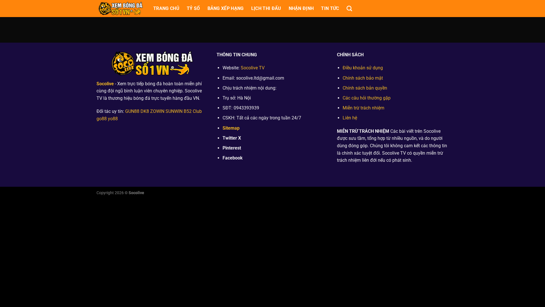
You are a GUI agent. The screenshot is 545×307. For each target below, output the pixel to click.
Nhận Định (301, 8)
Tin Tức (330, 8)
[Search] (349, 8)
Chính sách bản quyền (365, 88)
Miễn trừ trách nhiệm (363, 108)
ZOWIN (157, 111)
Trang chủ (166, 8)
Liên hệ (350, 118)
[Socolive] (121, 8)
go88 (102, 118)
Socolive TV (253, 67)
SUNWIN (174, 111)
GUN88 (132, 111)
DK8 (145, 111)
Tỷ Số (193, 8)
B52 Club (193, 111)
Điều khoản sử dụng (363, 67)
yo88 (113, 118)
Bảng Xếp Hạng (225, 8)
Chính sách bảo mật (363, 78)
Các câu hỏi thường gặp (367, 98)
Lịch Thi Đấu (266, 8)
